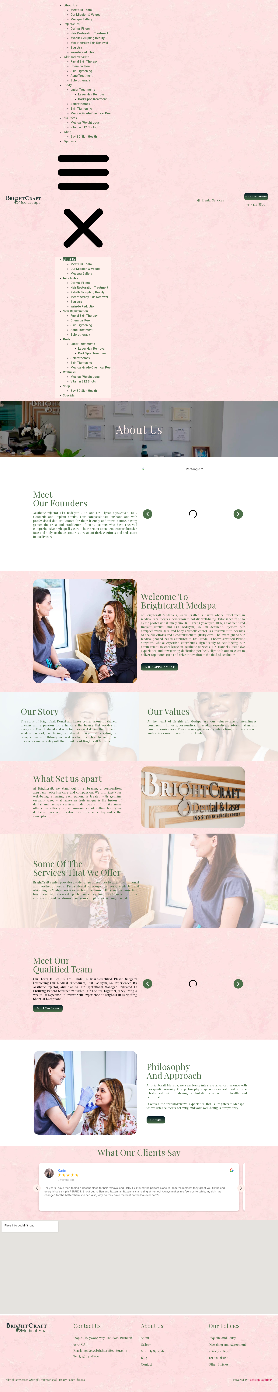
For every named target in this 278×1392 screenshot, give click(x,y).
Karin (62, 1170)
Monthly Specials (152, 1351)
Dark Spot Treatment (92, 99)
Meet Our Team (81, 10)
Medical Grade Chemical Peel (91, 113)
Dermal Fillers (80, 28)
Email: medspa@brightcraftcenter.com (100, 1351)
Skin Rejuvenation (76, 57)
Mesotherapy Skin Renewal (89, 43)
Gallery (146, 1344)
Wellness (70, 118)
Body (68, 85)
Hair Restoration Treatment (89, 33)
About (145, 1338)
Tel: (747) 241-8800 (86, 1356)
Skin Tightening (81, 71)
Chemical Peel (80, 66)
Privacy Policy (218, 1351)
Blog (144, 1358)
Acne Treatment (81, 75)
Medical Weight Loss (85, 122)
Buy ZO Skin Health (84, 136)
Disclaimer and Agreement (227, 1344)
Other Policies (218, 1364)
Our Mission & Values (85, 14)
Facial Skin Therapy (84, 61)
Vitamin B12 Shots (83, 127)
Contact (146, 1364)
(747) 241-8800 (255, 204)
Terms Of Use (218, 1358)
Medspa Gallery (81, 19)
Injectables (72, 24)
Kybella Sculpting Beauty (88, 38)
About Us (70, 5)
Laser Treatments (83, 89)
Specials (70, 141)
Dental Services (213, 200)
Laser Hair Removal (91, 94)
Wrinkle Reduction (83, 52)
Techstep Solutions (260, 1380)
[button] (83, 200)
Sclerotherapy (80, 80)
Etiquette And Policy (222, 1338)
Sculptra (76, 47)
